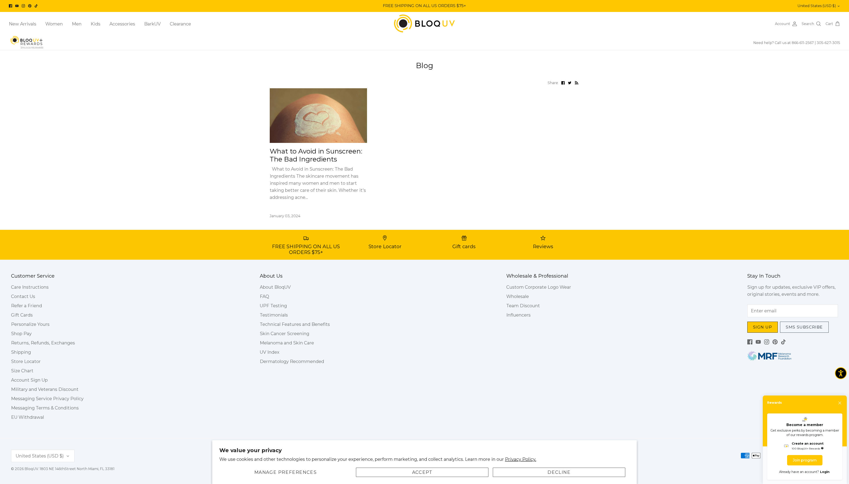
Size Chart (22, 370)
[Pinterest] (29, 6)
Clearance (180, 24)
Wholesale (517, 296)
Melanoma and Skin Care (287, 343)
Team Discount (523, 305)
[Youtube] (17, 6)
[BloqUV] (424, 24)
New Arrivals (22, 24)
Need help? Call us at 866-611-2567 (784, 43)
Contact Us (23, 296)
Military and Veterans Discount (44, 389)
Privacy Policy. (520, 459)
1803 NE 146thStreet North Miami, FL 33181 (77, 469)
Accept (422, 472)
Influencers (518, 315)
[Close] (840, 403)
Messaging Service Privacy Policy (47, 398)
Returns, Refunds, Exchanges (43, 343)
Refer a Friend (26, 305)
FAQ (264, 296)
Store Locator (26, 361)
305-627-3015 (828, 43)
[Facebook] (10, 6)
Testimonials (274, 315)
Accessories (122, 24)
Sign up (762, 327)
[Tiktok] (36, 6)
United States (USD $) (816, 6)
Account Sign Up (29, 380)
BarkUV (152, 24)
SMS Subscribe (804, 327)
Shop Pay (21, 333)
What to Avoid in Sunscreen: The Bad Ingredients (316, 155)
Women (54, 24)
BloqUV (31, 469)
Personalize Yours (30, 324)
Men (77, 24)
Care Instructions (30, 287)
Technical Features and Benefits (295, 324)
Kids (95, 24)
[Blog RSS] (576, 82)
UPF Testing (273, 305)
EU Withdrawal (27, 417)
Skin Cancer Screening (284, 333)
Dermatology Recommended (292, 361)
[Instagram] (23, 6)
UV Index (269, 352)
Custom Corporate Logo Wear (538, 287)
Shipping (21, 352)
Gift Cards (22, 315)
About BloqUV (275, 287)
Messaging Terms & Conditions (45, 408)
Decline (558, 472)
